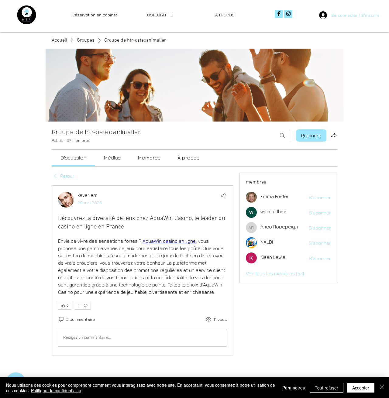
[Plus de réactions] (83, 306)
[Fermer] (381, 387)
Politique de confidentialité (56, 390)
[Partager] (223, 195)
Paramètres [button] (293, 388)
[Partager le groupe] (333, 135)
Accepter (360, 388)
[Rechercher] (282, 135)
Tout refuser (326, 388)
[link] (73, 158)
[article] (142, 270)
